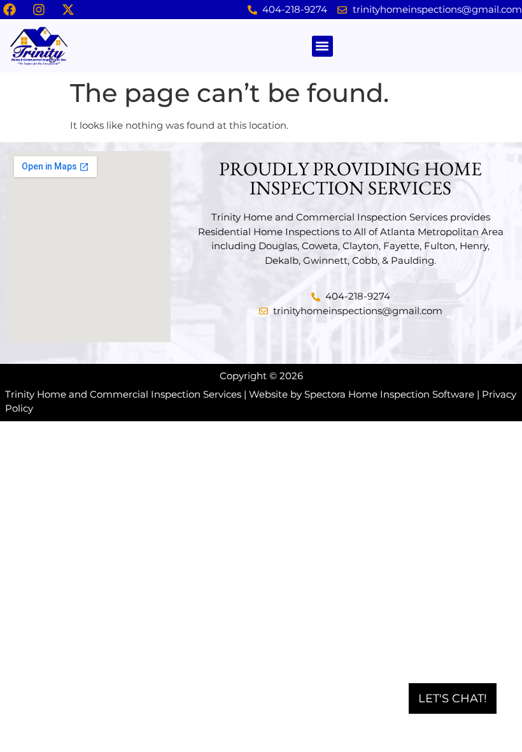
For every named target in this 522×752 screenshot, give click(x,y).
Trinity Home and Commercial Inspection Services (123, 394)
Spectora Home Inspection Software (389, 394)
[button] (322, 46)
